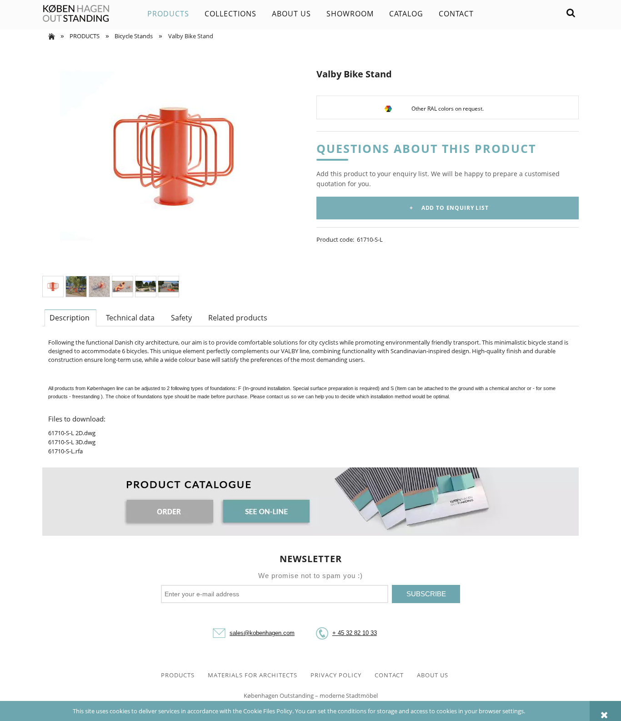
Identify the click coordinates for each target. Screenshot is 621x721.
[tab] (70, 318)
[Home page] (76, 14)
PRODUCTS (178, 675)
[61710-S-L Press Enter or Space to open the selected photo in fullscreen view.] (173, 156)
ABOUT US (432, 675)
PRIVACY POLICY (335, 675)
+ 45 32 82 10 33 (354, 633)
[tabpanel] (310, 397)
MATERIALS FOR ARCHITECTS (252, 675)
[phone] (322, 633)
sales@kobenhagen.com (262, 633)
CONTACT (389, 675)
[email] (219, 633)
